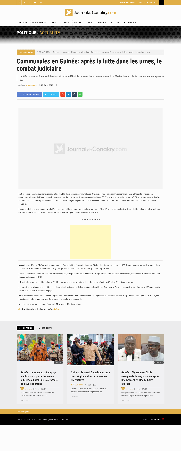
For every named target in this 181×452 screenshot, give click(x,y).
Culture (78, 23)
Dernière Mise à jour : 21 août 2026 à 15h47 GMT (138, 2)
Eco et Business (39, 23)
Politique (23, 23)
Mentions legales (23, 412)
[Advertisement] (90, 242)
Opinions (102, 23)
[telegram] (74, 94)
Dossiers (115, 23)
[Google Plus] (62, 94)
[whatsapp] (80, 94)
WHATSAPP (57, 309)
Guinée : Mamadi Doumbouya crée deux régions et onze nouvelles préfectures (90, 376)
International (130, 23)
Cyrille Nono (31, 85)
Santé (90, 23)
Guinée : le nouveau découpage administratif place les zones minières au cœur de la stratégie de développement (101, 52)
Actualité (49, 32)
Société (55, 23)
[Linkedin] (68, 94)
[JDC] (90, 12)
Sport (67, 23)
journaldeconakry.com (44, 420)
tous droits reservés (60, 420)
